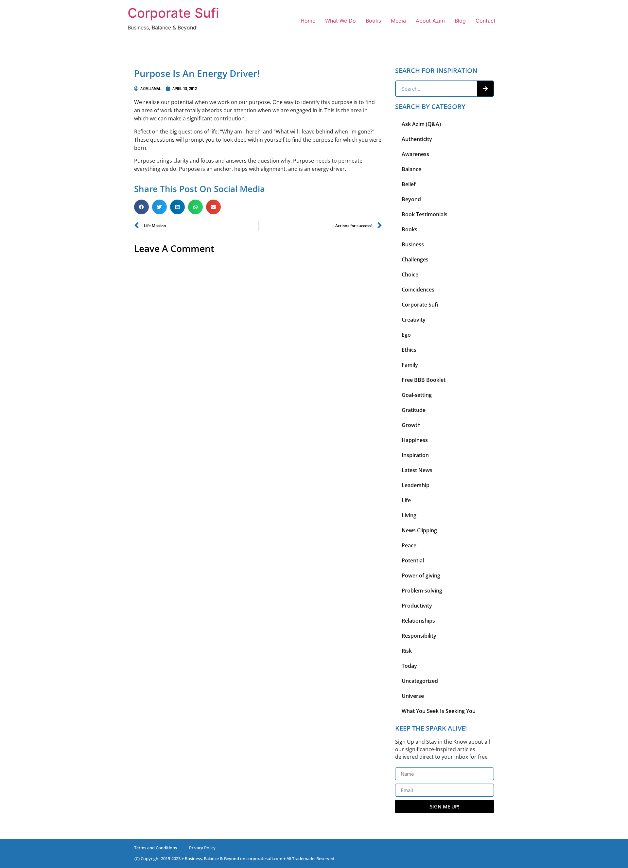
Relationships (418, 620)
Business (413, 244)
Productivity (417, 605)
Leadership (415, 485)
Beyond (411, 199)
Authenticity (417, 139)
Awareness (415, 154)
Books (373, 20)
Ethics (409, 349)
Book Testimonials (424, 214)
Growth (411, 425)
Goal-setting (417, 395)
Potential (413, 560)
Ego (406, 334)
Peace (409, 545)
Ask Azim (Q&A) (421, 124)
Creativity (414, 319)
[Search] (485, 89)
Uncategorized (420, 680)
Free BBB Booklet (423, 379)
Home (308, 20)
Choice (410, 274)
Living (409, 515)
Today (409, 665)
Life (406, 500)
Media (398, 20)
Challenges (415, 259)
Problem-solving (422, 590)
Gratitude (414, 410)
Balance (411, 169)
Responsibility (419, 635)
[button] (141, 207)
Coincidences (418, 289)
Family (410, 364)
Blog (460, 20)
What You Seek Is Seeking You (439, 711)
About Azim (430, 20)
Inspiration (415, 455)
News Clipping (419, 530)
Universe (413, 696)
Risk (407, 650)
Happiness (415, 440)
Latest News (417, 470)
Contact (486, 20)
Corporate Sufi (173, 13)
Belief (409, 184)
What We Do (340, 20)
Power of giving (421, 575)
